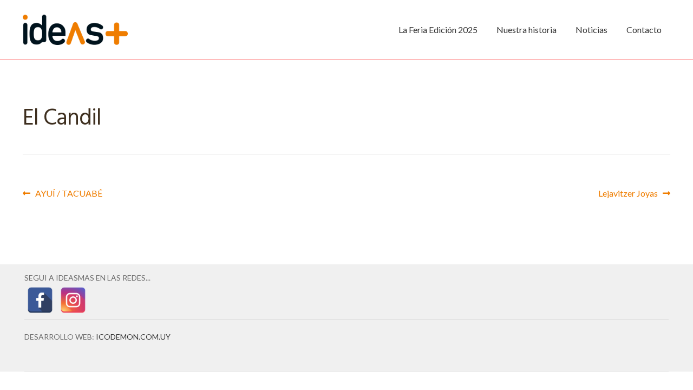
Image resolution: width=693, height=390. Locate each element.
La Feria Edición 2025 (438, 29)
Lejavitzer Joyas (628, 192)
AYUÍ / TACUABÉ (68, 192)
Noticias (591, 29)
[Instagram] (73, 300)
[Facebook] (40, 300)
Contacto (644, 29)
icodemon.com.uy (133, 336)
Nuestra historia (526, 29)
